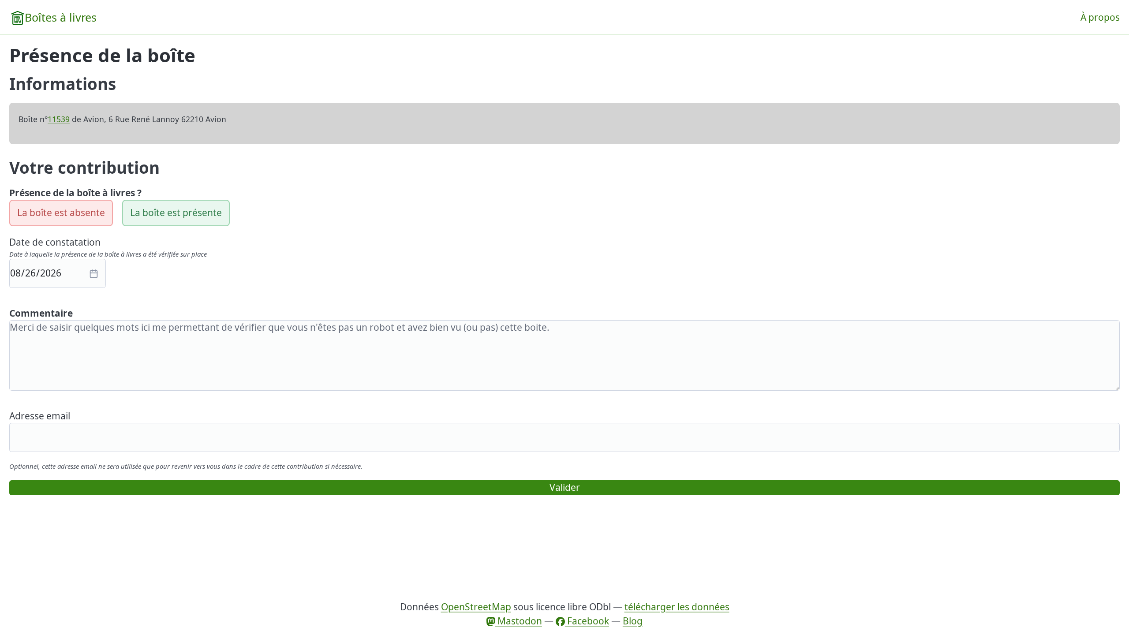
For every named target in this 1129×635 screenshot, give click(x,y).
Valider (565, 487)
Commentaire (41, 313)
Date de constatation (55, 242)
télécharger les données (676, 607)
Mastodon (518, 621)
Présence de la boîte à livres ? (75, 193)
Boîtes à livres (61, 17)
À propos (1100, 17)
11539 (59, 119)
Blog (633, 621)
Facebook (587, 621)
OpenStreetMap (476, 607)
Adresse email (39, 416)
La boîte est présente (176, 212)
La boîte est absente (61, 212)
